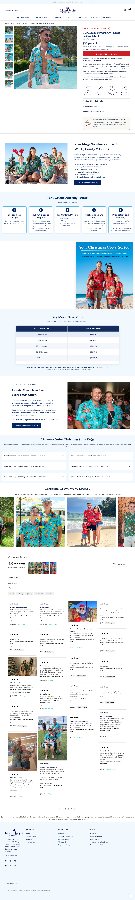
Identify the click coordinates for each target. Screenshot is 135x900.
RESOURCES (63, 829)
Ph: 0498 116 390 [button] (11, 856)
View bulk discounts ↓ (103, 49)
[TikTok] (16, 865)
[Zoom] (72, 30)
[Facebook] (7, 861)
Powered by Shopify (43, 890)
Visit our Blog (63, 842)
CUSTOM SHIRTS (23, 17)
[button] (87, 182)
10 (80, 809)
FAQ (28, 833)
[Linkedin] (7, 871)
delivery (20, 594)
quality (29, 594)
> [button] (84, 809)
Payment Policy (64, 845)
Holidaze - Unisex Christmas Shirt (20, 689)
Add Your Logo (95, 839)
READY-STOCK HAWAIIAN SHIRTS (103, 17)
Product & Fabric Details (93, 101)
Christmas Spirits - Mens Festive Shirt (21, 719)
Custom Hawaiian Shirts (99, 842)
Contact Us (30, 842)
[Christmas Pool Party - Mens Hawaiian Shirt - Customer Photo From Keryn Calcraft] (38, 565)
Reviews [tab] (12, 578)
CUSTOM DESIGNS (41, 17)
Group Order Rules (90, 106)
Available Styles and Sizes (93, 111)
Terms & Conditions (65, 836)
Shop (12, 23)
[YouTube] (7, 866)
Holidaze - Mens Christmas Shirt (50, 676)
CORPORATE (58, 17)
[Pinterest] (12, 865)
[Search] (125, 10)
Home (7, 23)
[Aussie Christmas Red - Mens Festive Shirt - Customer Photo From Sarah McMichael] (45, 571)
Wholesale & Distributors (99, 845)
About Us (61, 833)
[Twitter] (12, 861)
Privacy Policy (63, 839)
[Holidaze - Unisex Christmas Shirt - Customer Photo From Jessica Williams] (31, 571)
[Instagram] (16, 861)
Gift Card (93, 833)
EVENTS (70, 17)
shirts (12, 594)
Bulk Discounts (96, 836)
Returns (29, 839)
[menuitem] (24, 17)
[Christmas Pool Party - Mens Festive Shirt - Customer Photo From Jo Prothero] (31, 565)
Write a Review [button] (120, 564)
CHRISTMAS (81, 17)
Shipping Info (31, 836)
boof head (39, 594)
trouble (49, 594)
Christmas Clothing (21, 23)
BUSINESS (94, 829)
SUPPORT (30, 829)
